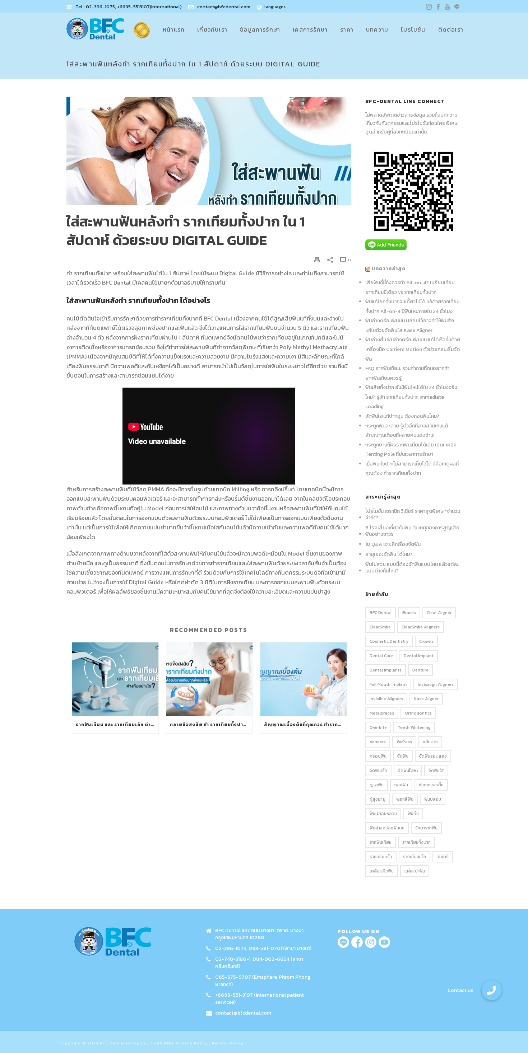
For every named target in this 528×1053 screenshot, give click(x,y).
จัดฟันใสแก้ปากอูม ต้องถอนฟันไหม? (402, 416)
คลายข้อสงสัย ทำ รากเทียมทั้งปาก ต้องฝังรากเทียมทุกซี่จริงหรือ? (211, 724)
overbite (378, 727)
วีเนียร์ (443, 856)
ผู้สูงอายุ (377, 799)
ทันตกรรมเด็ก (431, 785)
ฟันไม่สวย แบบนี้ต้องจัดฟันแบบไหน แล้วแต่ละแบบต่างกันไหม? (412, 567)
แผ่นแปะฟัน (414, 871)
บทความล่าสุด (389, 268)
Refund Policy (228, 1043)
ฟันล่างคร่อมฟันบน (387, 828)
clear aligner (439, 612)
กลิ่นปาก (430, 742)
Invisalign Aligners (436, 684)
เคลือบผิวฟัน (382, 871)
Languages (275, 7)
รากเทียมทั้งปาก (416, 842)
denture (420, 670)
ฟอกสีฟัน (404, 799)
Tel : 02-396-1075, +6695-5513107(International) (128, 6)
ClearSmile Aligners (421, 627)
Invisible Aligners (386, 699)
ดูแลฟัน (377, 785)
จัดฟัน (402, 756)
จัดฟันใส (436, 770)
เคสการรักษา (310, 29)
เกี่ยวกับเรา (212, 29)
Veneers (378, 742)
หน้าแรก (174, 29)
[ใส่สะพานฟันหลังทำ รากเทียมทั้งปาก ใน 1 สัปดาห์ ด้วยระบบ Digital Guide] (208, 151)
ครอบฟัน (378, 756)
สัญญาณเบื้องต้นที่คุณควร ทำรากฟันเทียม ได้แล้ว (305, 724)
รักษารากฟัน (426, 828)
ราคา (346, 29)
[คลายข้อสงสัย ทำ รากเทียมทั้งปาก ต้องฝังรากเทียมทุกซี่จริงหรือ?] (209, 679)
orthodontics (418, 713)
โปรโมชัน (413, 29)
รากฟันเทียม (381, 842)
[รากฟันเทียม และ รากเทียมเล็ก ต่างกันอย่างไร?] (115, 679)
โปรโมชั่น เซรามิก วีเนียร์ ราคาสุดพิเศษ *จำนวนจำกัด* (412, 514)
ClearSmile (380, 627)
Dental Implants (386, 670)
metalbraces (382, 713)
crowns (426, 641)
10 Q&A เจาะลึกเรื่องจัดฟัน (393, 544)
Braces (409, 612)
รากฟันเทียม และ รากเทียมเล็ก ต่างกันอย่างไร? (117, 724)
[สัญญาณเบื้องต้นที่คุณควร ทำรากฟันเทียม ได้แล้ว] (303, 679)
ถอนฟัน (401, 785)
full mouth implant (388, 684)
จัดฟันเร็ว (378, 770)
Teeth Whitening (414, 727)
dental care (381, 655)
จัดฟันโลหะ (408, 770)
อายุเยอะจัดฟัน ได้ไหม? (388, 554)
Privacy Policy (192, 1043)
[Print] (317, 259)
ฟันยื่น (413, 813)
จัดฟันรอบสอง (433, 756)
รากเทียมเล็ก (414, 856)
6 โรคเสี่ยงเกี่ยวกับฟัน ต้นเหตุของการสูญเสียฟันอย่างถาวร (412, 531)
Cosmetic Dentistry (389, 641)
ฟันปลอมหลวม (383, 813)
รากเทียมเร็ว (381, 856)
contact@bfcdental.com (223, 6)
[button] (492, 990)
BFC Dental (381, 612)
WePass (404, 742)
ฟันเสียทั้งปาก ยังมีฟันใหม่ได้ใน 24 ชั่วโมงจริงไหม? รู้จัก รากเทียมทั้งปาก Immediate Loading (411, 397)
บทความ (377, 29)
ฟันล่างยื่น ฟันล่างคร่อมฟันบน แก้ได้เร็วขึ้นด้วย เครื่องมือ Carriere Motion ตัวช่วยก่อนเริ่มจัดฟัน (412, 349)
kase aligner (426, 699)
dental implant (419, 655)
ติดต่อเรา (450, 29)
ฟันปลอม (432, 799)
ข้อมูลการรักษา (260, 29)
